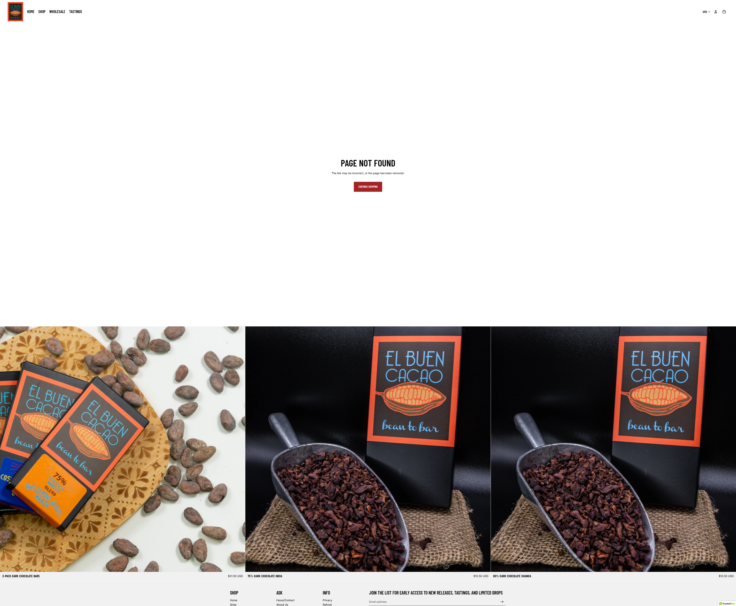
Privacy (327, 600)
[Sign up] (502, 602)
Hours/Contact (285, 600)
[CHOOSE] (730, 566)
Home (233, 600)
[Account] (715, 11)
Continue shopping (368, 186)
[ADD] (239, 566)
